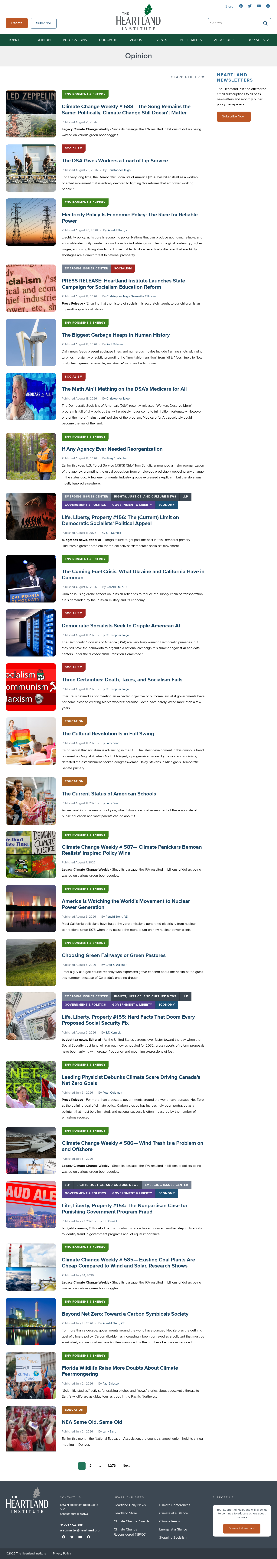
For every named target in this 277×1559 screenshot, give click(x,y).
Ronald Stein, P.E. (118, 230)
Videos (136, 40)
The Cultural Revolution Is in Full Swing (108, 734)
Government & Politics (85, 505)
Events (161, 40)
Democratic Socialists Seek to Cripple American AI (121, 626)
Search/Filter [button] (185, 77)
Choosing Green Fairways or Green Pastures (114, 955)
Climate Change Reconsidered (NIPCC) (130, 1532)
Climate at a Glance (173, 1513)
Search (266, 23)
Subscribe (43, 23)
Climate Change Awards (131, 1521)
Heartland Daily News (130, 1505)
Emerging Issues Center (86, 268)
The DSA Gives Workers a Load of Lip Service (115, 161)
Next (126, 1465)
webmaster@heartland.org (79, 1530)
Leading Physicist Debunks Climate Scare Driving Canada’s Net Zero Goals (131, 1080)
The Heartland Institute (138, 17)
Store (229, 6)
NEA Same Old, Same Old (92, 1422)
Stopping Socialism (173, 1537)
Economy (166, 505)
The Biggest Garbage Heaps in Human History (116, 335)
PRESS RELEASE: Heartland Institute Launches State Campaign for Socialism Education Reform (123, 284)
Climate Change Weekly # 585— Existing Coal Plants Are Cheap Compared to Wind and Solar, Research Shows (128, 1263)
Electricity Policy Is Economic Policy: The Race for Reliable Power (130, 218)
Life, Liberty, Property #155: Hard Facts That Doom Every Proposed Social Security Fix (128, 1020)
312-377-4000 (71, 1525)
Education (74, 721)
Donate (16, 23)
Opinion (44, 40)
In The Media (191, 40)
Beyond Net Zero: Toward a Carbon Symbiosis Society (125, 1314)
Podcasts (108, 40)
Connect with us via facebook (241, 6)
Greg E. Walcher (116, 458)
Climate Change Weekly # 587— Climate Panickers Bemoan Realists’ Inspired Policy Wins (132, 850)
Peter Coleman (112, 1092)
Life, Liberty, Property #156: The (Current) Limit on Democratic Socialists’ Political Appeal (120, 520)
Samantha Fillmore (143, 296)
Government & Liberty (132, 505)
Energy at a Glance (173, 1529)
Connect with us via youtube (259, 6)
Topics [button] (14, 40)
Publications (75, 40)
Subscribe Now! (233, 116)
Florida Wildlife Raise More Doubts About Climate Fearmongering (120, 1371)
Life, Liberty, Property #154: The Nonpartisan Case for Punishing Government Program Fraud (124, 1208)
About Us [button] (222, 40)
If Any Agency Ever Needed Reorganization (112, 449)
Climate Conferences (174, 1505)
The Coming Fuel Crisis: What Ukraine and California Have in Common (133, 574)
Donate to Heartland (242, 1528)
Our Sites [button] (256, 40)
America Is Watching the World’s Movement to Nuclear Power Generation (126, 904)
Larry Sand (112, 743)
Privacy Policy (62, 1553)
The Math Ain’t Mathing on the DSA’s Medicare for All (124, 389)
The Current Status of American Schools (109, 794)
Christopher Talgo (119, 170)
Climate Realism (171, 1521)
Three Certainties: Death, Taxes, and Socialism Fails (122, 680)
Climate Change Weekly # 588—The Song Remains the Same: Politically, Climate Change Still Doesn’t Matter (126, 109)
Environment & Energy (85, 94)
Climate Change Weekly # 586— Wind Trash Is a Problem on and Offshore (132, 1146)
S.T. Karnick (113, 533)
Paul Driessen (115, 344)
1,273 (112, 1465)
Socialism (74, 148)
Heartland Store (125, 1513)
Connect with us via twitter (250, 6)
